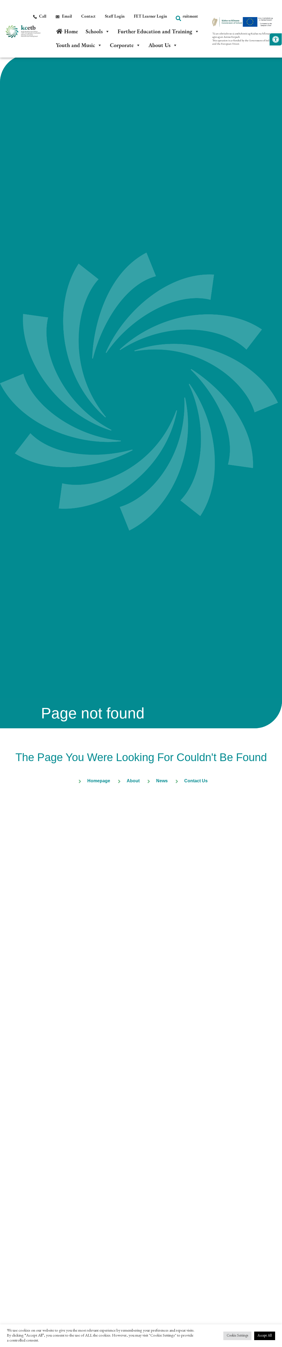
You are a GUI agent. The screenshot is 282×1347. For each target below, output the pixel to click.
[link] (275, 39)
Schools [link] (94, 31)
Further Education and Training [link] (155, 31)
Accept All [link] (264, 1336)
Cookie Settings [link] (237, 1336)
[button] (178, 18)
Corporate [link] (122, 45)
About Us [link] (159, 45)
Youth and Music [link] (75, 45)
